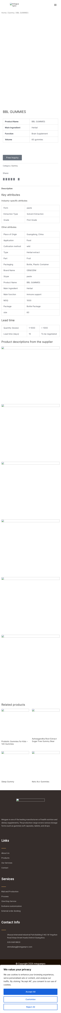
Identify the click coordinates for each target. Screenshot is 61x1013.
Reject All (30, 1007)
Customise (30, 999)
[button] (4, 179)
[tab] (30, 188)
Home (3, 13)
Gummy (11, 13)
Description (7, 188)
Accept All (30, 991)
